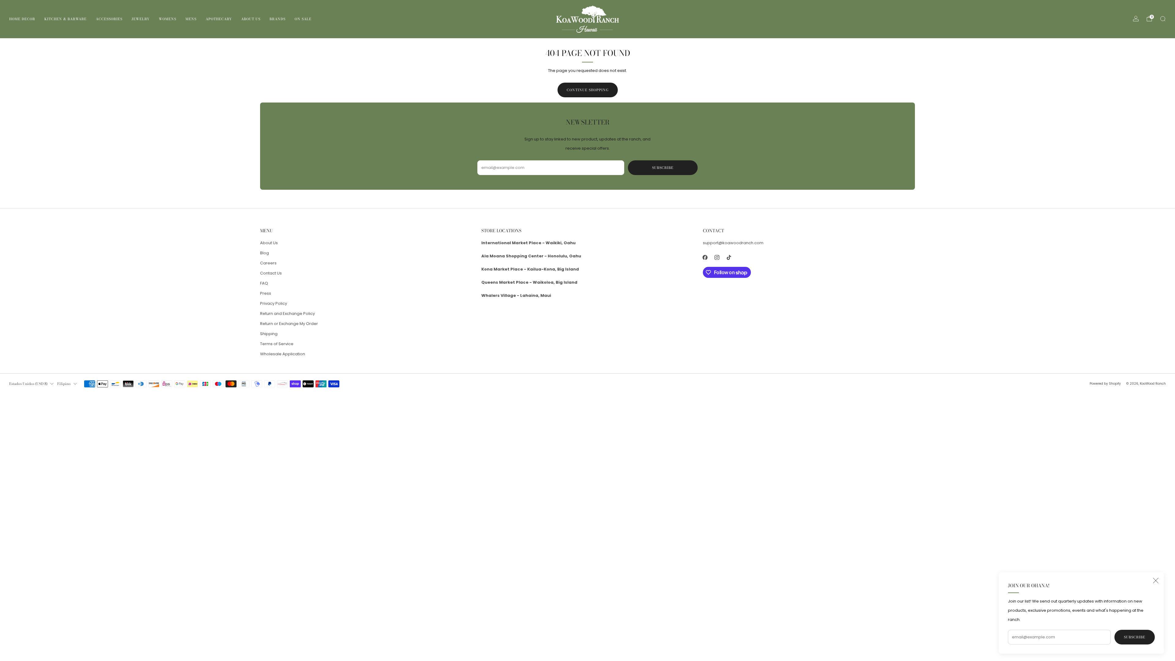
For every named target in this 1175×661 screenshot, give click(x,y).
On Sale (303, 19)
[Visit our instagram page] (717, 257)
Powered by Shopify (1105, 383)
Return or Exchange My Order (289, 324)
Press (265, 293)
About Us (250, 19)
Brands (277, 19)
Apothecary (219, 19)
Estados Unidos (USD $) (28, 384)
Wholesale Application (282, 354)
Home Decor (22, 19)
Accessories (109, 19)
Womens (167, 19)
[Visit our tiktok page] (729, 257)
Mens (190, 19)
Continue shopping (588, 90)
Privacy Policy (273, 303)
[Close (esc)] (1155, 580)
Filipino (64, 384)
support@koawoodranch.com (733, 243)
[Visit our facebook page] (705, 257)
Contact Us (271, 273)
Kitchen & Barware (65, 19)
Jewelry (141, 19)
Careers (268, 263)
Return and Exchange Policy (287, 313)
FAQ (264, 283)
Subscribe (1134, 637)
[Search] (1163, 19)
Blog (264, 253)
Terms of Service (276, 344)
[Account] (1136, 19)
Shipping (269, 334)
